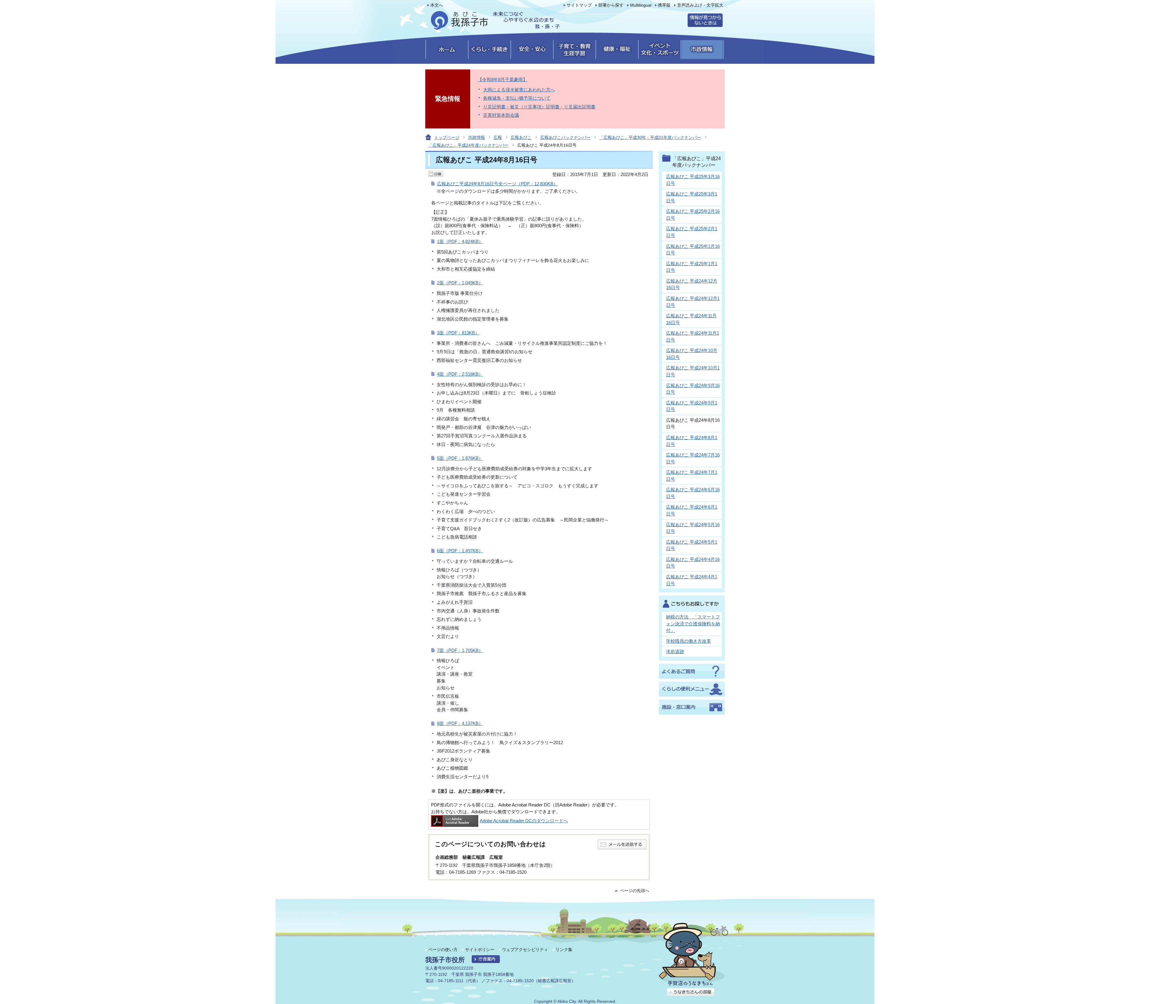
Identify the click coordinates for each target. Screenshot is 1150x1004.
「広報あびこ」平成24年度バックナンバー (468, 145)
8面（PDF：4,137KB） (460, 723)
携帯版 (664, 5)
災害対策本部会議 (501, 115)
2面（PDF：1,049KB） (460, 282)
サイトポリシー (479, 949)
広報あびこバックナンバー (565, 137)
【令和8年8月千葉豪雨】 (502, 79)
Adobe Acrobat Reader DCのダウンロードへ (524, 820)
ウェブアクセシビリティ (525, 949)
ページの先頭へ (634, 890)
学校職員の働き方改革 (688, 641)
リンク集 (564, 949)
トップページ (446, 137)
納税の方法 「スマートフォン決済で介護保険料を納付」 (693, 623)
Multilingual (640, 5)
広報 (498, 137)
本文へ (436, 5)
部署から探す (611, 5)
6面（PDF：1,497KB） (460, 550)
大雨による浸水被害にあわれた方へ (519, 89)
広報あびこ (521, 137)
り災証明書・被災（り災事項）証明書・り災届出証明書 (539, 106)
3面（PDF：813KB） (458, 332)
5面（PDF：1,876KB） (460, 458)
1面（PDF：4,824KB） (460, 241)
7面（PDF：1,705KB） (460, 650)
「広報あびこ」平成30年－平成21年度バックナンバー (650, 137)
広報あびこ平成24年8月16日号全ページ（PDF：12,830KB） (497, 183)
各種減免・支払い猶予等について (516, 98)
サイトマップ (579, 5)
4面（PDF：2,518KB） (460, 374)
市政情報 (476, 137)
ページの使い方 (443, 949)
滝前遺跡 (675, 651)
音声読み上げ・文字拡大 (700, 5)
